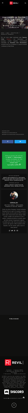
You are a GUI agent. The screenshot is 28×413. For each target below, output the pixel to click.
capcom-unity (6, 131)
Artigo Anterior (14, 175)
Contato (9, 370)
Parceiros (8, 373)
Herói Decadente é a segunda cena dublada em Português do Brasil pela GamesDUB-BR (14, 179)
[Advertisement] (14, 79)
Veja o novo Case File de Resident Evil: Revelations (14, 185)
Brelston (9, 39)
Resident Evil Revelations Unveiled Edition (13, 134)
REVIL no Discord (20, 373)
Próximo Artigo (14, 182)
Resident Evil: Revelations (17, 25)
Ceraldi (7, 25)
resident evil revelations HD (10, 132)
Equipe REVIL (19, 370)
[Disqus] (14, 254)
